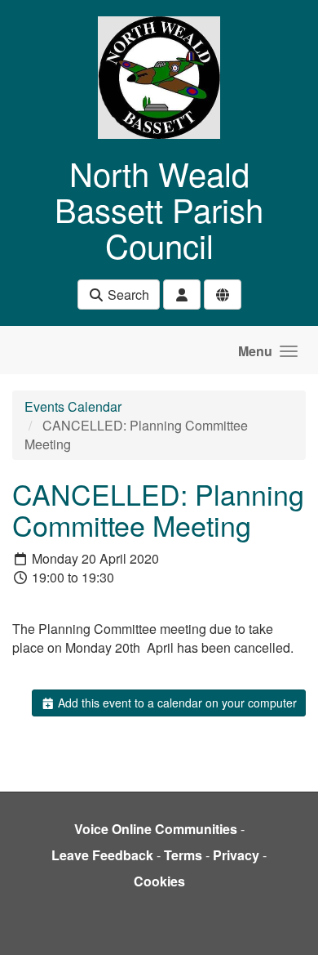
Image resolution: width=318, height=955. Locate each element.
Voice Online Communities (155, 828)
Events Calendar (72, 406)
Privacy (236, 855)
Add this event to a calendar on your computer (176, 702)
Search (126, 294)
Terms (183, 855)
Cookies (159, 881)
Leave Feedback (102, 855)
